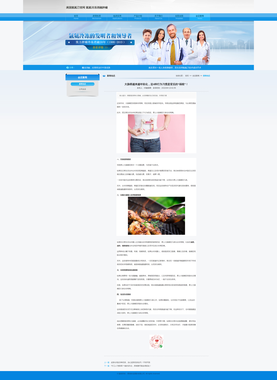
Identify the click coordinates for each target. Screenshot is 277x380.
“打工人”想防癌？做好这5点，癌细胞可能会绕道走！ (131, 366)
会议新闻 (195, 76)
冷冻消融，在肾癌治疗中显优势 (96, 67)
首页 (187, 76)
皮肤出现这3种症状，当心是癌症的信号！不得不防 (130, 362)
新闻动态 (82, 84)
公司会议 (82, 89)
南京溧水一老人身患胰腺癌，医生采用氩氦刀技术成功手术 (175, 67)
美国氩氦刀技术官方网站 (92, 6)
